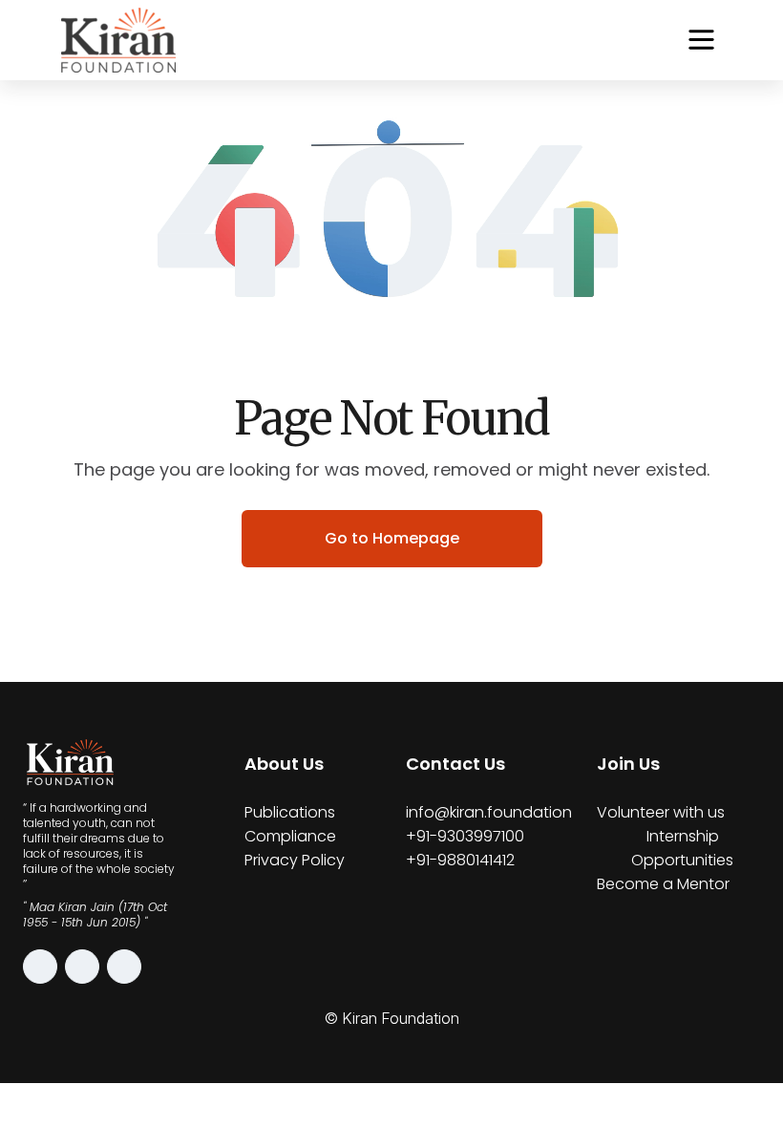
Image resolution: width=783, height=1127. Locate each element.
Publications (289, 812)
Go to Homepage (392, 538)
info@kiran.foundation (489, 812)
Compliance (290, 836)
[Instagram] (40, 966)
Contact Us (455, 764)
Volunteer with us (661, 812)
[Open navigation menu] (701, 39)
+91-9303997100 (465, 836)
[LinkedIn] (124, 966)
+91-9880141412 (460, 860)
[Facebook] (82, 966)
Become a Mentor (663, 884)
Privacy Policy (294, 860)
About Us (284, 764)
